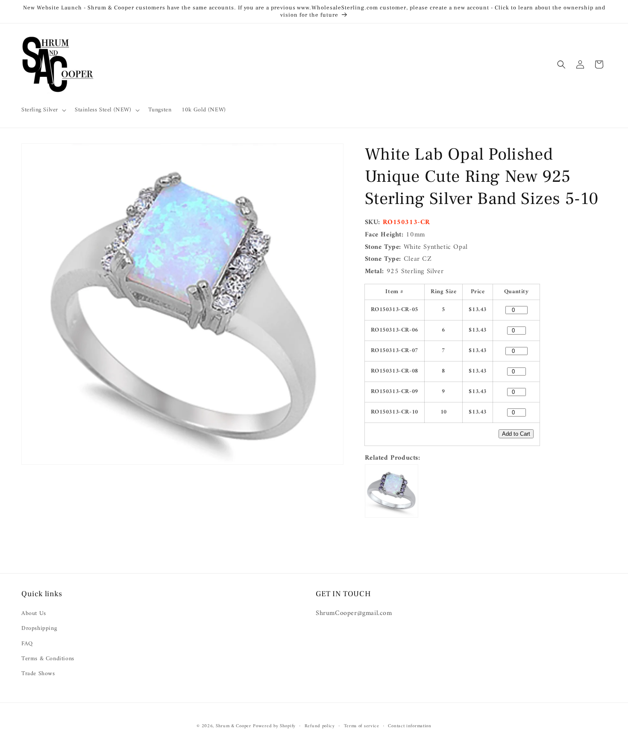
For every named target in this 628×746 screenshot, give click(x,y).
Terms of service (361, 726)
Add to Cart (516, 434)
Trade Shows (38, 673)
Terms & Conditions (47, 658)
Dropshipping (39, 628)
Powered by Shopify (274, 726)
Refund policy (320, 726)
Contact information (409, 726)
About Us (33, 613)
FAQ (27, 643)
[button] (43, 110)
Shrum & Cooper (233, 726)
